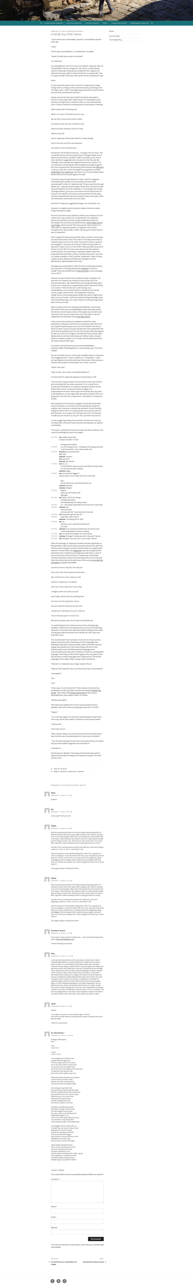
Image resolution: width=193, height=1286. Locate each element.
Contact (152, 23)
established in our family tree (62, 172)
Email (53, 1217)
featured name (82, 271)
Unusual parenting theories (72, 771)
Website (54, 1227)
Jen (52, 809)
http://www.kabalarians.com (65, 939)
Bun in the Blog (60, 769)
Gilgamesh (77, 550)
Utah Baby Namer (83, 317)
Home (41, 23)
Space (105, 23)
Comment (55, 1179)
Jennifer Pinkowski (75, 31)
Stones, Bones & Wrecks (53, 23)
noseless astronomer (77, 693)
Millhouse (99, 167)
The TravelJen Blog (115, 40)
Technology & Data (118, 23)
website (85, 268)
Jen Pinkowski (96, 11)
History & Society (92, 23)
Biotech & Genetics (74, 23)
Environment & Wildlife (139, 23)
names (56, 771)
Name (54, 1206)
